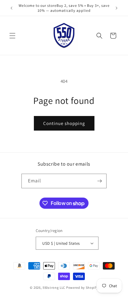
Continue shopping (64, 123)
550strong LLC (54, 287)
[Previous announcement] (11, 8)
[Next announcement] (116, 8)
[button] (12, 35)
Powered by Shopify (82, 287)
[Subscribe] (99, 181)
